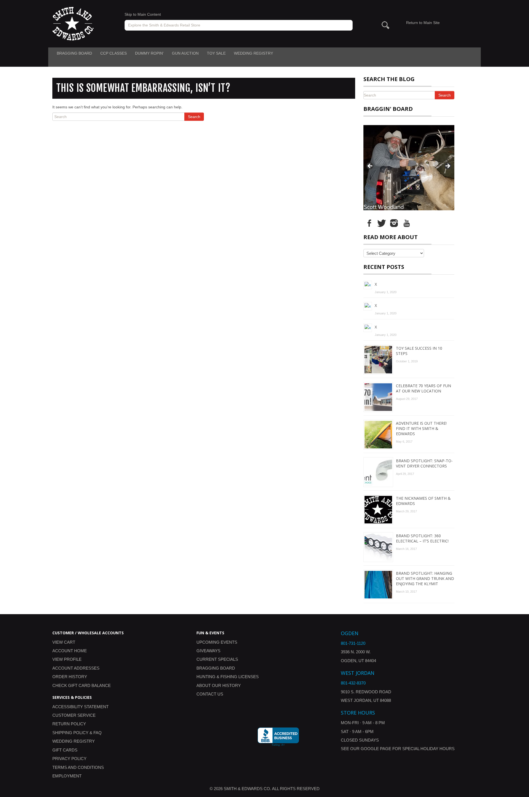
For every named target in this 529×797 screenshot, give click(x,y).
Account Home (69, 650)
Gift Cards (64, 750)
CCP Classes (113, 53)
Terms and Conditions (78, 767)
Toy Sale (216, 53)
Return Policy (69, 723)
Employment (67, 776)
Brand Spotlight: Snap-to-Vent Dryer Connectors (424, 463)
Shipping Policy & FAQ (77, 732)
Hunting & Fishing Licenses (227, 676)
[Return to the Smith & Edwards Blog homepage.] (73, 23)
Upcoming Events (216, 642)
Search (194, 116)
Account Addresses (75, 668)
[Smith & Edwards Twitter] (381, 223)
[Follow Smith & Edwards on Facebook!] (369, 223)
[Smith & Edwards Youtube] (406, 223)
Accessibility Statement (80, 706)
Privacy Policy (69, 758)
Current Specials (217, 659)
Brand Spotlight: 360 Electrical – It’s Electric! (422, 538)
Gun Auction (185, 53)
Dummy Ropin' (149, 53)
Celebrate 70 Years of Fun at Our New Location (423, 388)
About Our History (218, 685)
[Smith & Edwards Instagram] (394, 223)
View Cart (63, 642)
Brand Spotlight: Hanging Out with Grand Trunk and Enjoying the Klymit (425, 578)
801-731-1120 (353, 643)
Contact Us (209, 694)
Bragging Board (74, 53)
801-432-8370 (353, 683)
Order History (69, 676)
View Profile (67, 659)
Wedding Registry (253, 53)
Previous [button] (370, 166)
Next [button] (447, 166)
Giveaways (208, 650)
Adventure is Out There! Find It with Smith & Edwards (421, 428)
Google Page (376, 748)
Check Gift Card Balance (81, 685)
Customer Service (74, 715)
